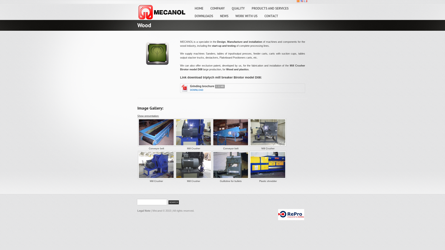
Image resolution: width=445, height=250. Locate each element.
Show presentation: (148, 115)
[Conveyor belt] (156, 132)
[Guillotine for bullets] (230, 165)
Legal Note (143, 210)
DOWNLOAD (196, 90)
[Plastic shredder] (267, 165)
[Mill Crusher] (193, 132)
